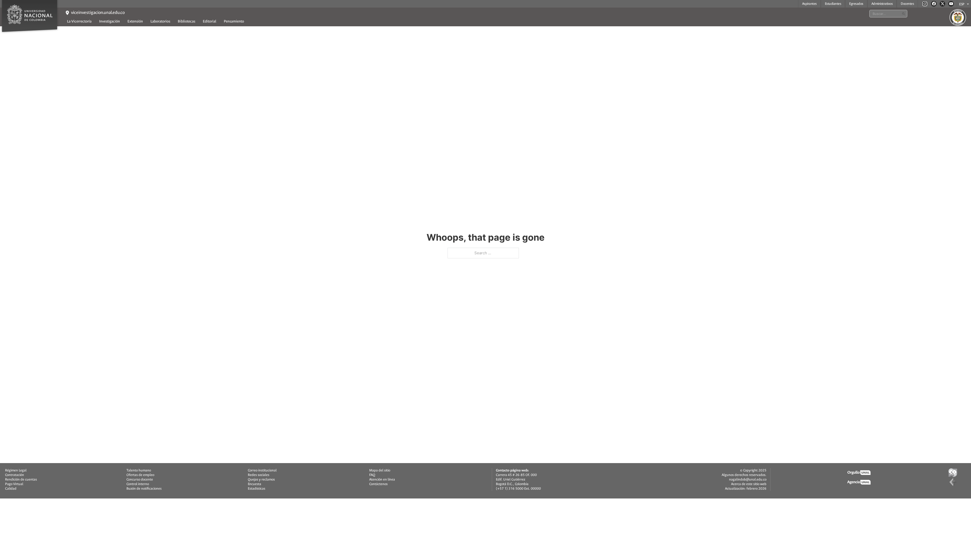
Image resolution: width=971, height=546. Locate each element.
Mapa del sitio (379, 470)
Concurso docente (139, 479)
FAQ (372, 475)
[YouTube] (951, 4)
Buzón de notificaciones (144, 488)
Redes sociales (258, 475)
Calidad (10, 488)
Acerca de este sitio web (748, 484)
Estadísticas (256, 488)
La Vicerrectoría (79, 21)
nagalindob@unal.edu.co (747, 479)
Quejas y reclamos (261, 479)
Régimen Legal (16, 470)
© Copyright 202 (752, 470)
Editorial (209, 21)
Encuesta (254, 484)
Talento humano (138, 470)
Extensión (135, 21)
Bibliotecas (186, 21)
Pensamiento (234, 21)
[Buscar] (903, 14)
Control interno (137, 484)
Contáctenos (378, 484)
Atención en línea (382, 479)
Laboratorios (160, 21)
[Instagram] (924, 3)
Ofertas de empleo (140, 475)
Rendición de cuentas (21, 479)
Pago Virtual (14, 484)
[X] (942, 4)
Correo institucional (262, 470)
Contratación (14, 475)
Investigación (109, 21)
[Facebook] (934, 4)
